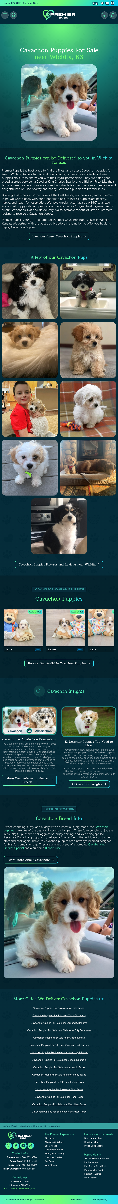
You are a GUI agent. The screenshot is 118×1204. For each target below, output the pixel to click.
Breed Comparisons (93, 1146)
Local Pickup (51, 1146)
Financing (49, 1138)
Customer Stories (53, 1157)
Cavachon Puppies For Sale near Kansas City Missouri (59, 1052)
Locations (25, 1125)
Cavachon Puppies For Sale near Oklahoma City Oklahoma (59, 1030)
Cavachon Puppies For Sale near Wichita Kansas (59, 1008)
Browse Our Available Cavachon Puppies (57, 663)
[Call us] (104, 15)
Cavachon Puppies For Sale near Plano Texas (59, 1096)
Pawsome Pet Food (93, 1170)
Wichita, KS (40, 1125)
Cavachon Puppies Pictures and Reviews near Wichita (58, 564)
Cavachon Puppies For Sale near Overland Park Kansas (59, 1045)
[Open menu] (5, 15)
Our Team (49, 1161)
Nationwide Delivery (54, 1142)
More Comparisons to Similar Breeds (27, 780)
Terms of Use (75, 1199)
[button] (102, 3)
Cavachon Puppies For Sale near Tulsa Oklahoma (59, 1015)
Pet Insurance (91, 1162)
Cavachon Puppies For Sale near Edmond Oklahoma (59, 1022)
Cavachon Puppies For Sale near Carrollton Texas (59, 1104)
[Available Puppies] (13, 15)
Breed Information (93, 1138)
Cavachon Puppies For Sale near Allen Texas (59, 1089)
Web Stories (51, 1165)
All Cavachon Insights (86, 784)
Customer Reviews (54, 1149)
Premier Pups (9, 1125)
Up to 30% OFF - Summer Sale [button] (21, 3)
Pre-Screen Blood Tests (95, 1166)
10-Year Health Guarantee (96, 1158)
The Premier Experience (59, 1134)
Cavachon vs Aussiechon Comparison (29, 739)
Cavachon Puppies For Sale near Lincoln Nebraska (59, 1059)
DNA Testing (90, 1177)
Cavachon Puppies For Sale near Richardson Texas (59, 1111)
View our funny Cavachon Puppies (57, 236)
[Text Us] (113, 15)
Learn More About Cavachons (28, 860)
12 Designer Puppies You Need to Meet (89, 743)
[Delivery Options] (95, 3)
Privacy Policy (100, 1199)
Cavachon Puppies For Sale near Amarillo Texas (59, 1067)
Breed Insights (91, 1142)
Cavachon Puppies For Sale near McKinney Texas (59, 1074)
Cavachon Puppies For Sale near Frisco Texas (59, 1082)
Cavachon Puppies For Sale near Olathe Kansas (59, 1037)
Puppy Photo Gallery (54, 1153)
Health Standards (92, 1174)
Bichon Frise (53, 848)
